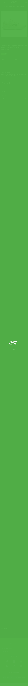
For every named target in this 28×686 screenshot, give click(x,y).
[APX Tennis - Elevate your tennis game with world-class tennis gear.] (14, 342)
